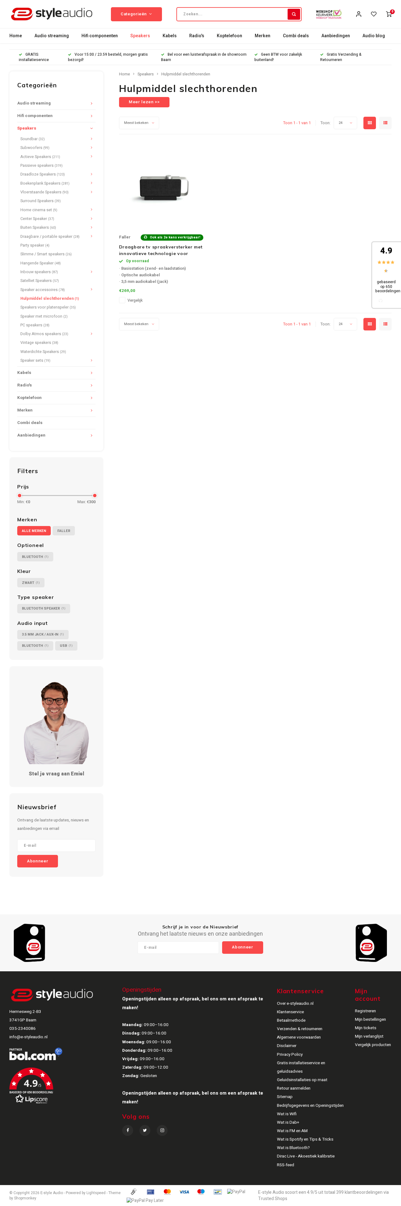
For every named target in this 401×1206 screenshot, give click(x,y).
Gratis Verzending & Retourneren (341, 57)
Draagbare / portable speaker (50, 236)
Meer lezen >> (144, 102)
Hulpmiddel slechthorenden (49, 298)
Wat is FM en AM (292, 1131)
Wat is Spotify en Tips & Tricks (305, 1139)
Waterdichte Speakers (43, 352)
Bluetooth (35, 557)
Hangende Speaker (40, 263)
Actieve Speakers (40, 157)
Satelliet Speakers (39, 281)
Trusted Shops (272, 1198)
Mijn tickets (365, 1028)
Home (15, 36)
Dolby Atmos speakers (44, 334)
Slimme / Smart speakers (46, 254)
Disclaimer (286, 1046)
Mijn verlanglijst (369, 1036)
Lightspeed (96, 1193)
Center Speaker (37, 219)
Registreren (365, 1011)
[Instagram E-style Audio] (162, 1130)
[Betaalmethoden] (133, 1191)
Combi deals (296, 36)
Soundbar (32, 139)
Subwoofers (34, 148)
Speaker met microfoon (44, 316)
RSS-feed (285, 1165)
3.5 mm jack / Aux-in (43, 634)
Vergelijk (135, 300)
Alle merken (34, 531)
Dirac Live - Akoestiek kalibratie (306, 1156)
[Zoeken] (294, 14)
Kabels (170, 36)
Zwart (31, 582)
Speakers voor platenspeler (48, 307)
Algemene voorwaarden (299, 1037)
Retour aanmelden (293, 1088)
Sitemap (285, 1097)
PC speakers (34, 325)
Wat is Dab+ (288, 1122)
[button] (70, 1088)
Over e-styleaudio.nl (295, 1003)
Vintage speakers (39, 342)
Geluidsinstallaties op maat (302, 1080)
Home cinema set (38, 210)
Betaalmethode (291, 1020)
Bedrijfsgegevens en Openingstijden (310, 1105)
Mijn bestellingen (370, 1019)
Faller (63, 531)
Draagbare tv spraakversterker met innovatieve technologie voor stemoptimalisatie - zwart (161, 250)
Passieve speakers (41, 165)
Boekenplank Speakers (45, 183)
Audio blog (373, 36)
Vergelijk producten (373, 1045)
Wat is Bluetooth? (293, 1148)
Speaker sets (35, 360)
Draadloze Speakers (42, 174)
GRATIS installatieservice (34, 57)
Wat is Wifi (287, 1114)
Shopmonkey (25, 1198)
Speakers (140, 36)
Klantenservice (290, 1012)
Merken (262, 36)
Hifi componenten (99, 36)
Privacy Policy (290, 1054)
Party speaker (34, 245)
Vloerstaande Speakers (44, 192)
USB (66, 645)
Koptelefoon (229, 36)
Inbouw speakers (39, 272)
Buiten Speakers (38, 227)
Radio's (196, 36)
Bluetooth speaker (43, 608)
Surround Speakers (40, 201)
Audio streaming (51, 36)
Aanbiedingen (335, 36)
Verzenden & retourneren (299, 1029)
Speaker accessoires (42, 290)
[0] (389, 14)
